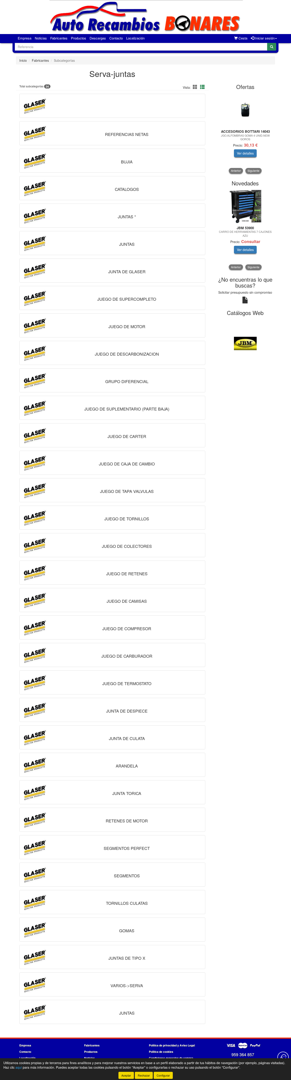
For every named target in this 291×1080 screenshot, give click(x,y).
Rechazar (144, 1075)
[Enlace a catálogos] (253, 343)
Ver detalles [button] (245, 153)
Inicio (23, 60)
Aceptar (126, 1075)
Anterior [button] (236, 170)
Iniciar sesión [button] (264, 38)
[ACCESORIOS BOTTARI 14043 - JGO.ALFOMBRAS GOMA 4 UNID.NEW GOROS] (245, 110)
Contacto (116, 38)
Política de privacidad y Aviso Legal (172, 1045)
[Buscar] (271, 47)
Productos (78, 38)
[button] (195, 87)
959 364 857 (242, 1054)
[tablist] (245, 133)
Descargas (98, 38)
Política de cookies (161, 1052)
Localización (135, 38)
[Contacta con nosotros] (283, 1057)
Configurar (163, 1075)
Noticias (41, 38)
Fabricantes (59, 38)
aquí (18, 1067)
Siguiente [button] (253, 170)
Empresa (24, 38)
